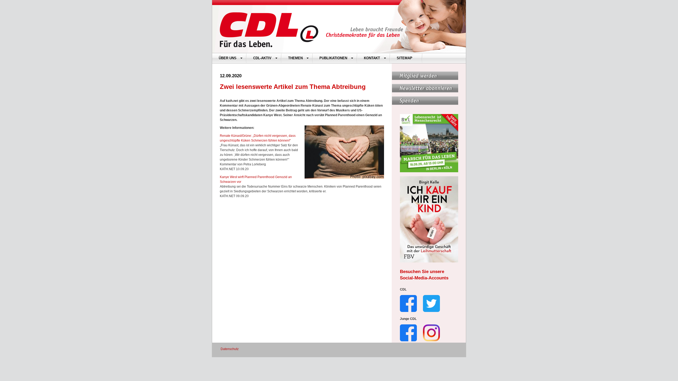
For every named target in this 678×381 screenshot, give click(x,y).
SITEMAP (404, 58)
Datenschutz (230, 349)
